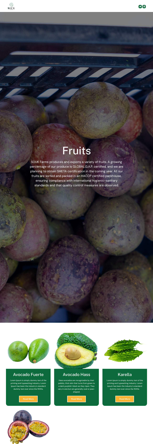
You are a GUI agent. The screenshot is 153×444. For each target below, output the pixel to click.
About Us (71, 6)
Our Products (88, 6)
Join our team (125, 6)
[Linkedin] (144, 6)
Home (61, 6)
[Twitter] (140, 6)
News (100, 6)
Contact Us (111, 6)
